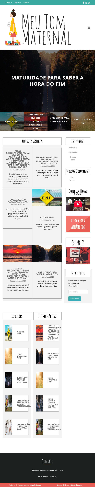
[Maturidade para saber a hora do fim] (46, 253)
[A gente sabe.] (46, 197)
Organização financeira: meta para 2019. (23, 427)
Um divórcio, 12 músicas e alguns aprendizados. (24, 403)
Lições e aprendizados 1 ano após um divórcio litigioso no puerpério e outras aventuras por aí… (18, 273)
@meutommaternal (48, 476)
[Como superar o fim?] (8, 356)
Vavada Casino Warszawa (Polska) (18, 200)
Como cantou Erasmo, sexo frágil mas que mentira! (53, 403)
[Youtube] (89, 3)
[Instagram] (86, 3)
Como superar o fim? (22, 356)
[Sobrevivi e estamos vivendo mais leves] (8, 380)
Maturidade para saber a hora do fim (47, 273)
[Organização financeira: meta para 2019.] (8, 427)
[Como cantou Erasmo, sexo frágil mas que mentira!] (39, 403)
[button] (89, 28)
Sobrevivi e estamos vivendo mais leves (22, 380)
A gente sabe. (47, 217)
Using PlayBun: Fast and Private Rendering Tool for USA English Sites (47, 160)
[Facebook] (83, 3)
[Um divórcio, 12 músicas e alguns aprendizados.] (8, 403)
